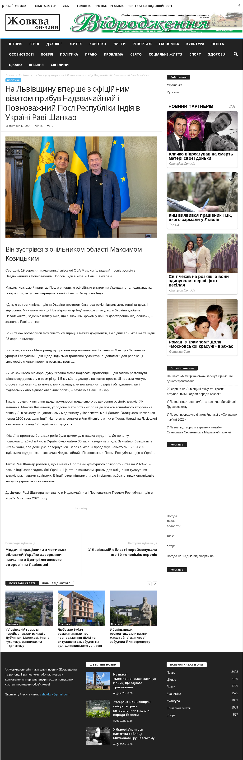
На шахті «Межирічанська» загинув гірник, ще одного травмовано (200, 378)
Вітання (36, 64)
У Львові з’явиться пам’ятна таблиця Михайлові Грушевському (201, 404)
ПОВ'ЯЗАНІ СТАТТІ (22, 583)
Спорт (195, 54)
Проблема (113, 54)
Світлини (60, 64)
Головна (84, 6)
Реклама (117, 6)
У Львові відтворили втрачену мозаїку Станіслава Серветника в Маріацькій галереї (199, 430)
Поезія (47, 54)
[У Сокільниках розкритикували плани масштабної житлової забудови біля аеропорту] (133, 608)
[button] (235, 54)
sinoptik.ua (206, 556)
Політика (69, 54)
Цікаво (15, 64)
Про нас (100, 6)
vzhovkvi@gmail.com (55, 694)
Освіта (217, 44)
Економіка (169, 44)
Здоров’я (216, 54)
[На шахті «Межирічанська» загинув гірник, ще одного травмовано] (98, 681)
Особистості (21, 54)
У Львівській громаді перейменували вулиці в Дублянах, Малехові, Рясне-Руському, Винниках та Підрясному (28, 637)
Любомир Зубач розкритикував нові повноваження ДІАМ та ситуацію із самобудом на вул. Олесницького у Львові (80, 637)
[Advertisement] (81, 519)
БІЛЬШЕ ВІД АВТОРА (56, 583)
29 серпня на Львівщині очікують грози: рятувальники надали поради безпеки (195, 391)
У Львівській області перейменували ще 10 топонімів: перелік (122, 552)
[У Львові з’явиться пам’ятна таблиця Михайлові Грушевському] (98, 736)
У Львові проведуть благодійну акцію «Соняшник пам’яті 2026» (202, 417)
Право (91, 54)
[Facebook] (239, 5)
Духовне (54, 44)
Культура (195, 44)
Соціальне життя (165, 54)
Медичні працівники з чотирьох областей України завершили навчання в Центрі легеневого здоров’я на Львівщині (35, 557)
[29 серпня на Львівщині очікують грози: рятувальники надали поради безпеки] (98, 709)
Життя (76, 44)
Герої (34, 44)
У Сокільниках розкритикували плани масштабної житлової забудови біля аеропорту (130, 635)
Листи (119, 44)
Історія (15, 44)
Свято (136, 54)
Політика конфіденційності (149, 6)
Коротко (97, 44)
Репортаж (142, 44)
